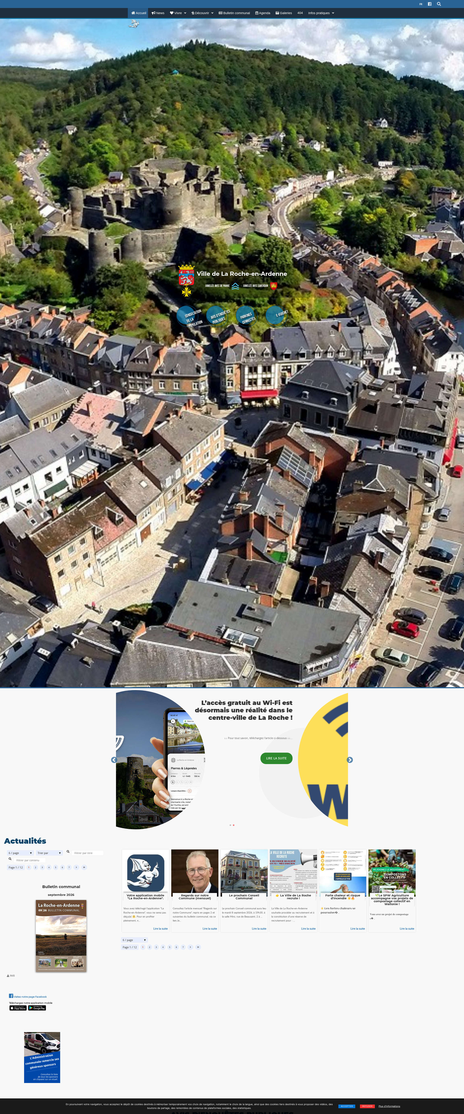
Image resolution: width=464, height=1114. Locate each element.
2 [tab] (234, 825)
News (159, 13)
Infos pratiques (319, 13)
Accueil (140, 13)
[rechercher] (439, 4)
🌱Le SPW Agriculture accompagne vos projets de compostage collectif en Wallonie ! (392, 900)
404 (300, 13)
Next (349, 760)
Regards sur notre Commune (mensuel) (195, 897)
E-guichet (282, 313)
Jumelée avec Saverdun (255, 286)
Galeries (285, 13)
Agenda (264, 13)
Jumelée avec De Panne (217, 286)
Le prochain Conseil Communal (244, 897)
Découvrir (202, 13)
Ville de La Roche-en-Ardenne (242, 274)
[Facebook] (430, 4)
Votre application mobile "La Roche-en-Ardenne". (145, 897)
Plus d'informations (389, 1106)
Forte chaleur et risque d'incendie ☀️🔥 (342, 897)
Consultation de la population (193, 318)
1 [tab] (230, 825)
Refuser (367, 1106)
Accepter (347, 1106)
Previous (114, 760)
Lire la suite (160, 928)
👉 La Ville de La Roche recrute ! (293, 897)
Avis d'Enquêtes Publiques (220, 317)
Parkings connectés (248, 318)
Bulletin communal (236, 13)
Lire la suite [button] (213, 755)
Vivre (178, 13)
